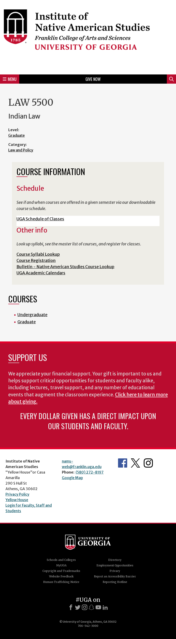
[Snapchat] (91, 607)
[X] (77, 607)
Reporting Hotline (115, 582)
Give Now (93, 79)
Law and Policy (20, 150)
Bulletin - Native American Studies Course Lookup (65, 266)
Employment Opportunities (114, 565)
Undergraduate (32, 314)
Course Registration (36, 260)
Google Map (72, 477)
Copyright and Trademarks (61, 571)
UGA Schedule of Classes (40, 219)
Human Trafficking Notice (61, 582)
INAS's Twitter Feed (135, 463)
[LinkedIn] (105, 607)
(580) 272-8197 (90, 472)
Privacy (115, 571)
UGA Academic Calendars (40, 272)
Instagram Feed (148, 463)
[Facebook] (71, 607)
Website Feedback (61, 576)
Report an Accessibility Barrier (115, 576)
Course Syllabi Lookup (38, 254)
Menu (12, 79)
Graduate (16, 135)
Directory (114, 560)
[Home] (88, 36)
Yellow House (17, 499)
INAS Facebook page (122, 463)
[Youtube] (98, 607)
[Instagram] (84, 607)
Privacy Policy (17, 494)
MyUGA (61, 565)
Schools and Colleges (61, 560)
